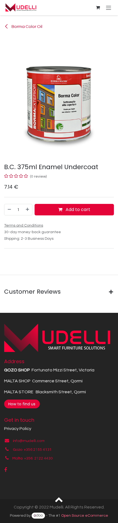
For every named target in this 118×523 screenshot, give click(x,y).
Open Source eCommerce (84, 516)
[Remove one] (9, 209)
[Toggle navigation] (108, 7)
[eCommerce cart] (98, 7)
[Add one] (27, 209)
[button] (59, 499)
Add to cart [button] (77, 209)
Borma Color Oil (26, 26)
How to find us (21, 404)
